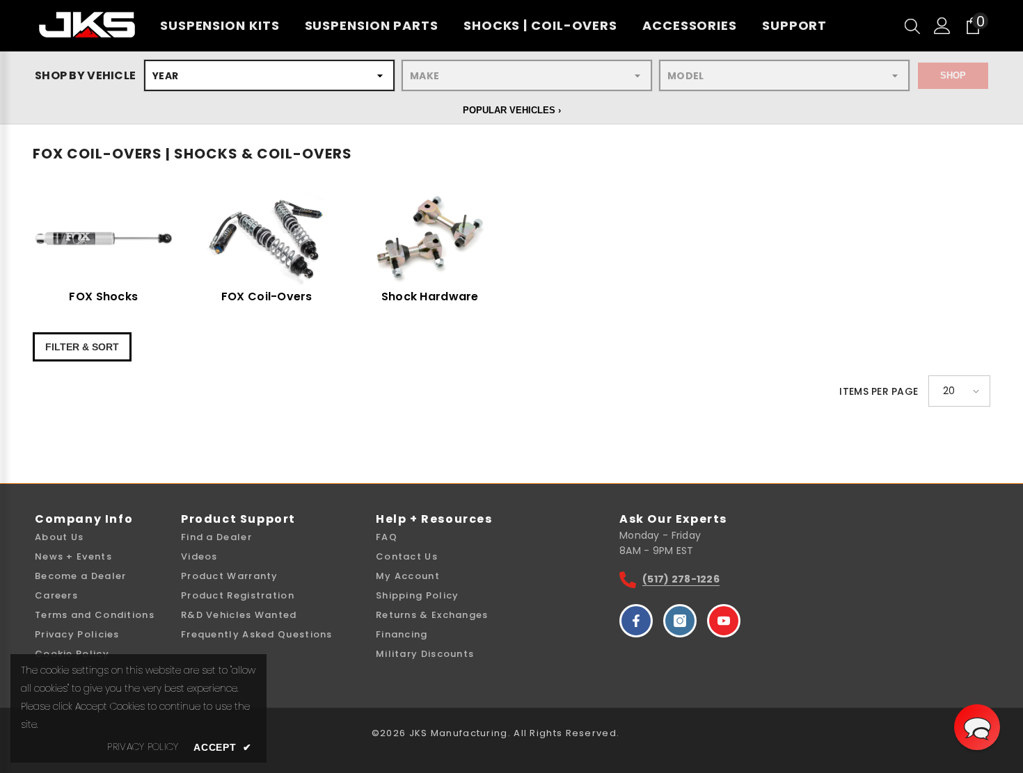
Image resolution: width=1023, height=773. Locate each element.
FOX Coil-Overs (266, 296)
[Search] (912, 25)
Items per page (878, 391)
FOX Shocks (103, 296)
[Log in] (942, 25)
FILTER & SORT (82, 346)
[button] (959, 391)
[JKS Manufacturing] (104, 238)
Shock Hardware (430, 296)
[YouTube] (723, 620)
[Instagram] (680, 620)
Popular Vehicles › (512, 110)
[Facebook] (636, 620)
